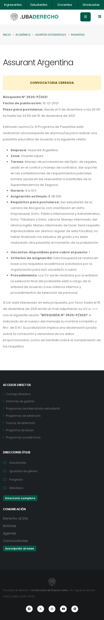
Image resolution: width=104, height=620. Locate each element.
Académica (22, 35)
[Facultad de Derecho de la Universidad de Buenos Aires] (34, 17)
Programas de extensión (23, 416)
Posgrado (16, 480)
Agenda (9, 533)
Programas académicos (23, 437)
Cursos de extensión (20, 423)
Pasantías (78, 35)
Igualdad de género (23, 471)
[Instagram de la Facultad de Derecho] (52, 609)
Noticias (9, 525)
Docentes (65, 4)
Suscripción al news (19, 548)
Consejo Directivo (18, 394)
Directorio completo (20, 498)
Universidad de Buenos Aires (49, 590)
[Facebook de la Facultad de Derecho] (29, 609)
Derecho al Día (15, 518)
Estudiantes (38, 4)
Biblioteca (16, 488)
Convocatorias (15, 540)
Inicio (7, 35)
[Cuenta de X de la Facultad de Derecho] (40, 609)
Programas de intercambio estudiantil (33, 409)
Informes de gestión (20, 401)
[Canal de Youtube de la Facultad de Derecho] (63, 609)
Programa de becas (20, 430)
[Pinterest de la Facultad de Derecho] (74, 609)
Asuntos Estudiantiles (50, 35)
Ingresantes (13, 4)
